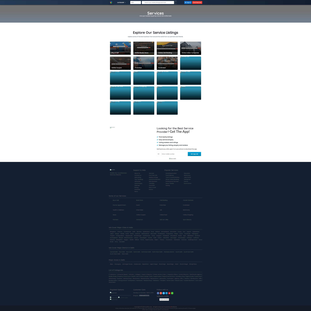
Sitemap (137, 185)
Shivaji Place (193, 264)
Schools (131, 274)
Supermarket (157, 276)
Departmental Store (168, 276)
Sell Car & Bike (164, 220)
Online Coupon (141, 215)
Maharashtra (145, 233)
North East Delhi (146, 252)
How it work (152, 187)
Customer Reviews (154, 179)
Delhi (133, 231)
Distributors (194, 278)
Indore (159, 237)
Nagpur (126, 239)
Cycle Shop (198, 276)
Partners (115, 220)
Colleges (137, 274)
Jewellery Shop (180, 276)
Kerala (122, 233)
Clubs (151, 276)
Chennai (119, 231)
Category (120, 2)
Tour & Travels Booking (172, 177)
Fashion (186, 278)
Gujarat (189, 231)
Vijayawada (128, 235)
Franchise (137, 189)
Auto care (199, 280)
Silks (200, 278)
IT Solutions (112, 274)
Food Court (127, 276)
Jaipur (112, 233)
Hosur (200, 239)
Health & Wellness (118, 210)
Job (161, 210)
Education (187, 173)
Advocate (162, 278)
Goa (184, 231)
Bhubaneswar (128, 237)
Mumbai (139, 231)
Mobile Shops (113, 276)
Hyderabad (146, 231)
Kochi (127, 233)
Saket (176, 264)
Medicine (156, 280)
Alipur (111, 264)
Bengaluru (113, 231)
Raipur (176, 233)
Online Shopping (188, 215)
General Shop (127, 278)
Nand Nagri (162, 264)
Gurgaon (158, 235)
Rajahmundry (149, 239)
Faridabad (166, 235)
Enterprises (131, 280)
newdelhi (122, 242)
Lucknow (137, 233)
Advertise (137, 181)
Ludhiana (196, 237)
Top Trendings (139, 179)
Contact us (138, 175)
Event (138, 205)
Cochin (150, 237)
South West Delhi (115, 254)
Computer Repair (122, 274)
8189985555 (144, 295)
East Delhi (122, 252)
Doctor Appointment (119, 205)
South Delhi (179, 252)
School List (139, 220)
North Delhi (137, 252)
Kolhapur (189, 237)
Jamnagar (173, 237)
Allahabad (190, 235)
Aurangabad (114, 237)
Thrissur (162, 239)
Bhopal (121, 237)
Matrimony (187, 175)
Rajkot (156, 239)
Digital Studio (190, 276)
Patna (142, 239)
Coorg (179, 231)
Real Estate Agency (196, 274)
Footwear (170, 278)
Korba (132, 233)
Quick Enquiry (138, 183)
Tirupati (112, 235)
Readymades (113, 280)
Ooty (116, 242)
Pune (152, 231)
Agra (184, 235)
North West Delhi (157, 252)
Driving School (122, 280)
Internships (139, 210)
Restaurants (154, 278)
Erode (111, 242)
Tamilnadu (187, 233)
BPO (182, 278)
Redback (174, 307)
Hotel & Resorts (183, 274)
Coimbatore (127, 231)
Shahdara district (169, 252)
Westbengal (137, 235)
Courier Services (188, 200)
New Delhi (153, 233)
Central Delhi (114, 252)
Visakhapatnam (192, 239)
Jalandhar (166, 237)
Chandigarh (143, 237)
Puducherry (169, 233)
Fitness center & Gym (159, 274)
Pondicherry (161, 233)
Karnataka (173, 231)
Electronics (136, 278)
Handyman (187, 179)
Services (151, 173)
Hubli (154, 237)
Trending (151, 183)
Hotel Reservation (171, 173)
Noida (180, 235)
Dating (168, 185)
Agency (176, 278)
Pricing (136, 187)
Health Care (135, 276)
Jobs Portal (187, 177)
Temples (162, 280)
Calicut (136, 237)
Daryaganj (118, 264)
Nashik (131, 239)
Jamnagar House (127, 264)
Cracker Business (189, 280)
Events (151, 189)
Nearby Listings (153, 177)
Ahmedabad (165, 231)
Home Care (170, 280)
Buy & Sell (116, 200)
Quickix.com (148, 307)
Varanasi (184, 239)
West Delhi (125, 254)
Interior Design (144, 276)
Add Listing (138, 177)
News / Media (170, 183)
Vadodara (177, 239)
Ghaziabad (173, 235)
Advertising (112, 278)
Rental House (145, 278)
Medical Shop (148, 280)
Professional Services (172, 181)
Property (120, 276)
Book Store (139, 200)
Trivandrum (169, 239)
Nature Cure (178, 280)
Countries (152, 185)
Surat (181, 233)
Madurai (112, 239)
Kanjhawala (137, 264)
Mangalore (119, 239)
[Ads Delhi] (158, 293)
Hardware (139, 280)
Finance (119, 278)
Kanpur (117, 233)
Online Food (163, 215)
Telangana (195, 233)
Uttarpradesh (120, 235)
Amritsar (197, 235)
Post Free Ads (197, 2)
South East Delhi (188, 252)
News (136, 191)
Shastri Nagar (184, 264)
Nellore (137, 239)
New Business (153, 181)
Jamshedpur (181, 237)
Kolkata (157, 231)
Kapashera (145, 264)
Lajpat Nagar (154, 264)
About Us (137, 173)
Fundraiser (186, 205)
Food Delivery (170, 175)
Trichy (153, 235)
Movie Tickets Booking (172, 179)
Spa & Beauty (187, 220)
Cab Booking (163, 200)
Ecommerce (187, 183)
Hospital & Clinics (172, 274)
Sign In (189, 2)
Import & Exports (147, 274)
